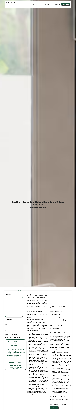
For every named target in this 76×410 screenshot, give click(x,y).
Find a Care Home (48, 4)
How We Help (34, 4)
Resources (57, 4)
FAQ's (40, 4)
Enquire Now (65, 4)
